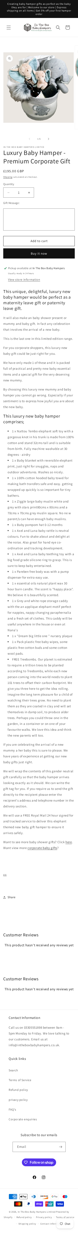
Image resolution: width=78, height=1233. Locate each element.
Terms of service (65, 1217)
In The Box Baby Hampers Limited (37, 1211)
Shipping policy (27, 1223)
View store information (24, 279)
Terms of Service (20, 1080)
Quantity (8, 184)
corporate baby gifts (42, 848)
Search (13, 1070)
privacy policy (18, 1100)
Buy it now (39, 253)
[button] (8, 27)
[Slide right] (48, 139)
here (68, 842)
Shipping (7, 177)
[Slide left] (29, 139)
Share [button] (12, 897)
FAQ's (12, 1109)
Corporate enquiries (23, 1119)
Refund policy (18, 1090)
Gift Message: (11, 203)
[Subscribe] (60, 1147)
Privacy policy (44, 1217)
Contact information (52, 1223)
